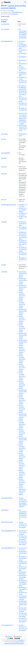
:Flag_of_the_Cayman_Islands (23, 563)
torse (3, 199)
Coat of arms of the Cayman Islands (13, 6)
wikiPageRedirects (8, 530)
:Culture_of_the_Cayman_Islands (23, 237)
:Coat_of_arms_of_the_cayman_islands (23, 542)
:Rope (21, 67)
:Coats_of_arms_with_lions (23, 82)
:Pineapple (22, 44)
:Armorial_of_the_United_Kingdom (23, 577)
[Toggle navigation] (25, 2)
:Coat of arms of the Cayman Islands (22, 296)
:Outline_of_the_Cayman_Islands (23, 589)
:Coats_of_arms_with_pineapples (23, 99)
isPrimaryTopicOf (7, 522)
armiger (4, 134)
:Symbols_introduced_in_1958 (23, 73)
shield (4, 173)
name (3, 166)
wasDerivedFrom (7, 498)
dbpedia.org (14, 14)
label (3, 265)
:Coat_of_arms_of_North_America (23, 209)
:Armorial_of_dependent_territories (23, 597)
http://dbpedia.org (17, 12)
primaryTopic (7, 625)
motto (4, 158)
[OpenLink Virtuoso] (8, 636)
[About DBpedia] (5, 2)
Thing (12, 10)
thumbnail (5, 29)
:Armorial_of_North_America (23, 553)
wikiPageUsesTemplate (8, 204)
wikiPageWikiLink (7, 41)
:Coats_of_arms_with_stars (23, 109)
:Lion (21, 43)
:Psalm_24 (22, 86)
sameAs (4, 271)
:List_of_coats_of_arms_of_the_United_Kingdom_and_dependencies (23, 116)
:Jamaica (22, 41)
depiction (4, 510)
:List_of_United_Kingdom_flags (23, 568)
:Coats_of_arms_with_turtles (23, 104)
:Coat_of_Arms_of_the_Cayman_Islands (23, 537)
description (5, 24)
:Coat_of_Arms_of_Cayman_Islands (23, 532)
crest (3, 139)
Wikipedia (20, 640)
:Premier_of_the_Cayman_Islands (23, 558)
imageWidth (5, 153)
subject (4, 222)
